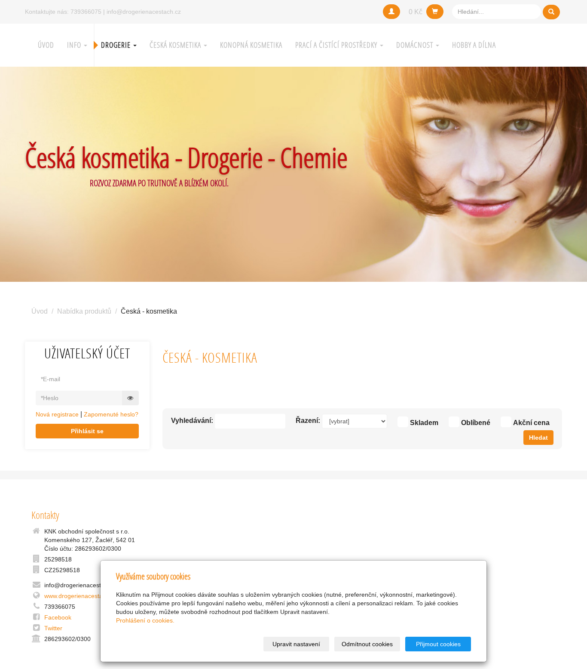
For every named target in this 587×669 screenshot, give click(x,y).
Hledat (538, 437)
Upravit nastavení (296, 644)
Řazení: (308, 420)
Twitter (53, 628)
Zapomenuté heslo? (111, 414)
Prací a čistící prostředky (337, 45)
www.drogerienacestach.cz (80, 595)
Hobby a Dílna (474, 45)
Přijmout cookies (438, 644)
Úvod (46, 45)
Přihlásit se (87, 431)
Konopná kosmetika (251, 45)
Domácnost (415, 45)
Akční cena (531, 422)
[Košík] (434, 11)
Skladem (424, 422)
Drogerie (116, 45)
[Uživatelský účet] (391, 11)
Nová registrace (57, 414)
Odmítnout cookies (367, 644)
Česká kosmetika (176, 45)
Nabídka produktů (84, 311)
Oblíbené (475, 422)
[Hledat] (551, 12)
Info (75, 45)
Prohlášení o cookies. (145, 620)
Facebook (57, 617)
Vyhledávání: (192, 420)
